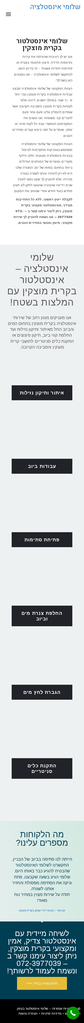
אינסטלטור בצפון (28, 1008)
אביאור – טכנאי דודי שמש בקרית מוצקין (42, 910)
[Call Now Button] (72, 1013)
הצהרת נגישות (28, 1013)
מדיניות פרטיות (51, 1013)
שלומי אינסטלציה (55, 7)
